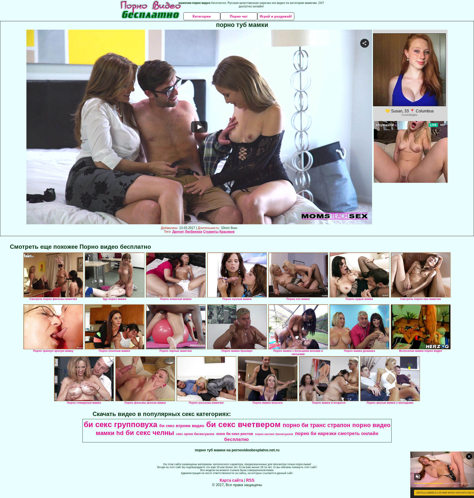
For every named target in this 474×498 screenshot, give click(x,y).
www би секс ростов (234, 434)
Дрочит (178, 231)
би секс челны (150, 432)
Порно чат (239, 16)
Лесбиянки (193, 231)
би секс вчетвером (243, 424)
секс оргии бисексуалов (195, 434)
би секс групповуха (120, 424)
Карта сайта (231, 480)
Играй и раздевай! (276, 16)
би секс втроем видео (181, 425)
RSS (250, 480)
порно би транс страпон (316, 425)
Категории (202, 16)
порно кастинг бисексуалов (274, 434)
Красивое (227, 231)
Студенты (210, 231)
